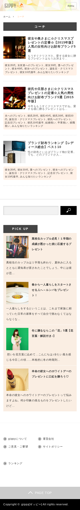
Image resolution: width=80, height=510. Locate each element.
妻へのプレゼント (40, 169)
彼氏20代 (33, 115)
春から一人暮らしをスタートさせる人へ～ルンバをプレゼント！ (52, 290)
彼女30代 (50, 65)
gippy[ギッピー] (31, 504)
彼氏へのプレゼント (59, 119)
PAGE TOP (43, 493)
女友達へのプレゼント (31, 65)
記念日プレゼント (15, 122)
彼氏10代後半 (36, 122)
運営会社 (48, 438)
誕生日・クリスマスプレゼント (27, 119)
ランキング (15, 463)
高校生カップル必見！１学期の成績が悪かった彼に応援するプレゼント (52, 244)
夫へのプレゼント (15, 115)
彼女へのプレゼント (36, 68)
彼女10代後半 (28, 72)
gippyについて (17, 438)
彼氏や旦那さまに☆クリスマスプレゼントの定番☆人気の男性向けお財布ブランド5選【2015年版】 (51, 95)
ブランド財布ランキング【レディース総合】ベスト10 (51, 145)
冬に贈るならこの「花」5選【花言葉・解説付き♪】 (52, 333)
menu (71, 5)
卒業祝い (63, 122)
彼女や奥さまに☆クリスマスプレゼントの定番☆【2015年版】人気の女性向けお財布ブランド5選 (52, 44)
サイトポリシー (53, 446)
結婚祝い (50, 122)
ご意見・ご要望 (18, 446)
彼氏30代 (58, 115)
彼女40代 (17, 68)
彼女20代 (10, 65)
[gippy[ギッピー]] (26, 6)
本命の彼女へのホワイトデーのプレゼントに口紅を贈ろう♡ (52, 374)
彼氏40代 (45, 115)
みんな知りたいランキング (53, 72)
